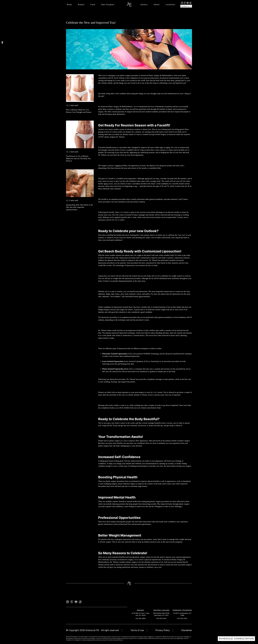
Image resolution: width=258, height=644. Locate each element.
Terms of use (137, 630)
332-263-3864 (140, 618)
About (157, 5)
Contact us (185, 6)
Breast (81, 5)
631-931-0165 (182, 618)
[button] (2, 42)
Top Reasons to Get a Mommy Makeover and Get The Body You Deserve (78, 158)
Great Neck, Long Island (161, 610)
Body (69, 5)
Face (93, 5)
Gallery (144, 5)
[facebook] (185, 3)
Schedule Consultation (236, 638)
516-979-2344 (161, 618)
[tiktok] (190, 3)
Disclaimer (186, 630)
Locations (170, 5)
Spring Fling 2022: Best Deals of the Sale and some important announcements (79, 207)
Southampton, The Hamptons (182, 610)
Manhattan (140, 610)
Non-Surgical (107, 5)
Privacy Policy (162, 630)
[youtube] (187, 3)
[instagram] (182, 3)
